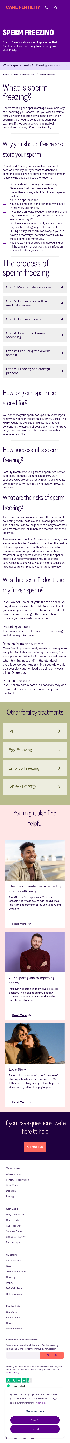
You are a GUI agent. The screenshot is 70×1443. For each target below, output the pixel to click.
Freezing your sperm (48, 65)
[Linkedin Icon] (24, 1437)
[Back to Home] (23, 7)
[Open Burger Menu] (65, 7)
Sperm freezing (47, 74)
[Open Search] (55, 7)
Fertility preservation (24, 74)
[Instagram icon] (9, 1437)
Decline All (35, 1429)
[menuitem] (13, 1168)
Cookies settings (35, 1410)
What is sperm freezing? (18, 65)
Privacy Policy (40, 1402)
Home (6, 74)
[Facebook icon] (16, 1437)
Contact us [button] (35, 1146)
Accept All (35, 1419)
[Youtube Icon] (31, 1437)
